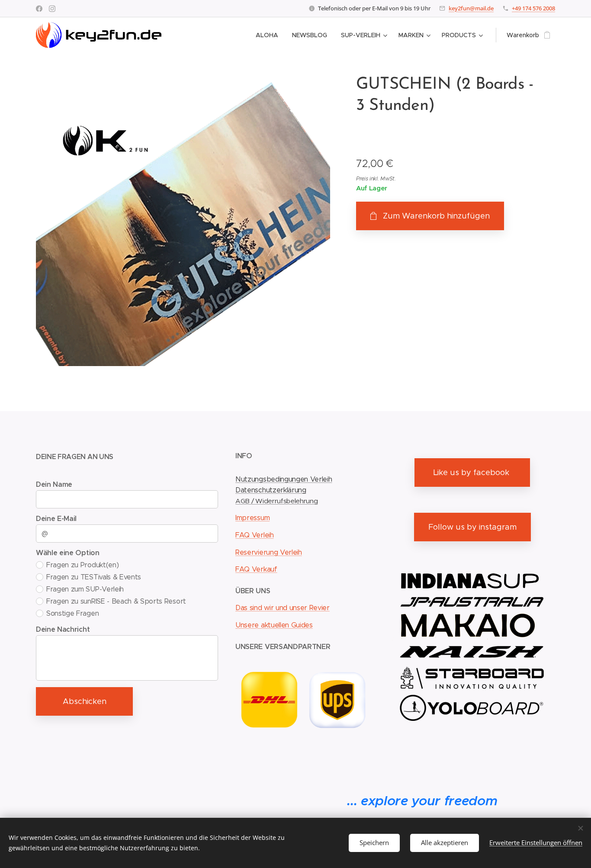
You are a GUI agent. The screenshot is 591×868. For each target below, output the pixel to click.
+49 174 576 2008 (533, 8)
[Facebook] (39, 8)
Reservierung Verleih (268, 552)
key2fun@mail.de (471, 8)
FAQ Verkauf (256, 569)
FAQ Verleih (254, 535)
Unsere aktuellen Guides (274, 625)
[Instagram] (52, 8)
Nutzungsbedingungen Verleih (283, 479)
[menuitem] (269, 35)
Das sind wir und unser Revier (282, 608)
